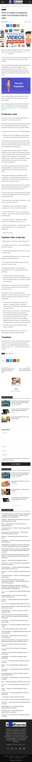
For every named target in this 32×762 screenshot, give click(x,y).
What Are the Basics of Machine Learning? (19, 699)
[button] (2, 2)
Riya (2, 523)
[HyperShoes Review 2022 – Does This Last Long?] (5, 484)
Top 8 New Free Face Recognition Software (17, 560)
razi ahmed (4, 652)
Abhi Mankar (4, 624)
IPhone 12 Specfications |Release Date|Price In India (18, 603)
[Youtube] (24, 748)
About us (12, 756)
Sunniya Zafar (4, 620)
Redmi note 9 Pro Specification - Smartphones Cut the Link (14, 640)
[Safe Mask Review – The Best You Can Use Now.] (5, 492)
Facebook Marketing (6, 595)
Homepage (6, 756)
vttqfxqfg (3, 519)
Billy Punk (3, 536)
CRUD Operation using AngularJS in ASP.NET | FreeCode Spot (15, 544)
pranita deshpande (5, 706)
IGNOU (3, 665)
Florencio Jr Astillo (5, 710)
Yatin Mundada (5, 669)
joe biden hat (4, 563)
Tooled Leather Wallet (6, 528)
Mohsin (3, 688)
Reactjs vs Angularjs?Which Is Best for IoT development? (15, 546)
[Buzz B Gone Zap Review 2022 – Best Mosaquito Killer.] (5, 419)
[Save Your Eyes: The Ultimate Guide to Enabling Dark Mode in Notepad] (5, 411)
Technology (7, 6)
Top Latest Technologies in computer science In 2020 (14, 628)
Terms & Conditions (19, 757)
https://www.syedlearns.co (16, 391)
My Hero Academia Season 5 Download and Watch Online (8, 370)
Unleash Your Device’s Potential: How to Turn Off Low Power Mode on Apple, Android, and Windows (20, 402)
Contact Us (17, 756)
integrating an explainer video (12, 107)
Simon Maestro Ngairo (6, 673)
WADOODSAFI (4, 540)
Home (2, 6)
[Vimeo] (20, 748)
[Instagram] (11, 748)
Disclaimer (11, 757)
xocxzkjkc (3, 599)
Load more (15, 505)
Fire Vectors (4, 702)
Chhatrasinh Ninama (6, 631)
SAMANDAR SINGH (5, 610)
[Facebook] (7, 25)
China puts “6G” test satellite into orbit (10, 532)
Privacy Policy (24, 756)
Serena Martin (4, 692)
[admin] (2, 22)
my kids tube (4, 714)
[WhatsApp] (17, 25)
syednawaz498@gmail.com (18, 744)
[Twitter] (11, 25)
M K (2, 644)
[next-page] (5, 425)
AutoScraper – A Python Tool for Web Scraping (13, 697)
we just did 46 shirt (5, 567)
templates (12, 346)
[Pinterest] (14, 25)
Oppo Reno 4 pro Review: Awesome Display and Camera (14, 641)
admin (6, 21)
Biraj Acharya (4, 635)
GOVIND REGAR (5, 656)
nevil (2, 603)
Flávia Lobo (4, 571)
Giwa (2, 681)
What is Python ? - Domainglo (8, 606)
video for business (9, 353)
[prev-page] (2, 425)
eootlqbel (3, 560)
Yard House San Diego (6, 575)
